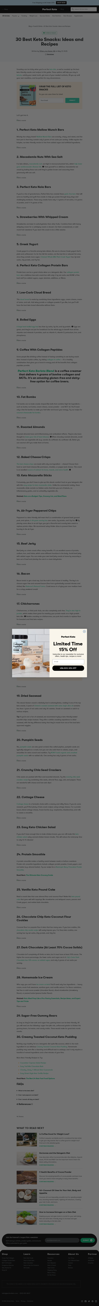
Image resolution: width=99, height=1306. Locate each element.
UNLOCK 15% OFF (68, 668)
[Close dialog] (84, 631)
